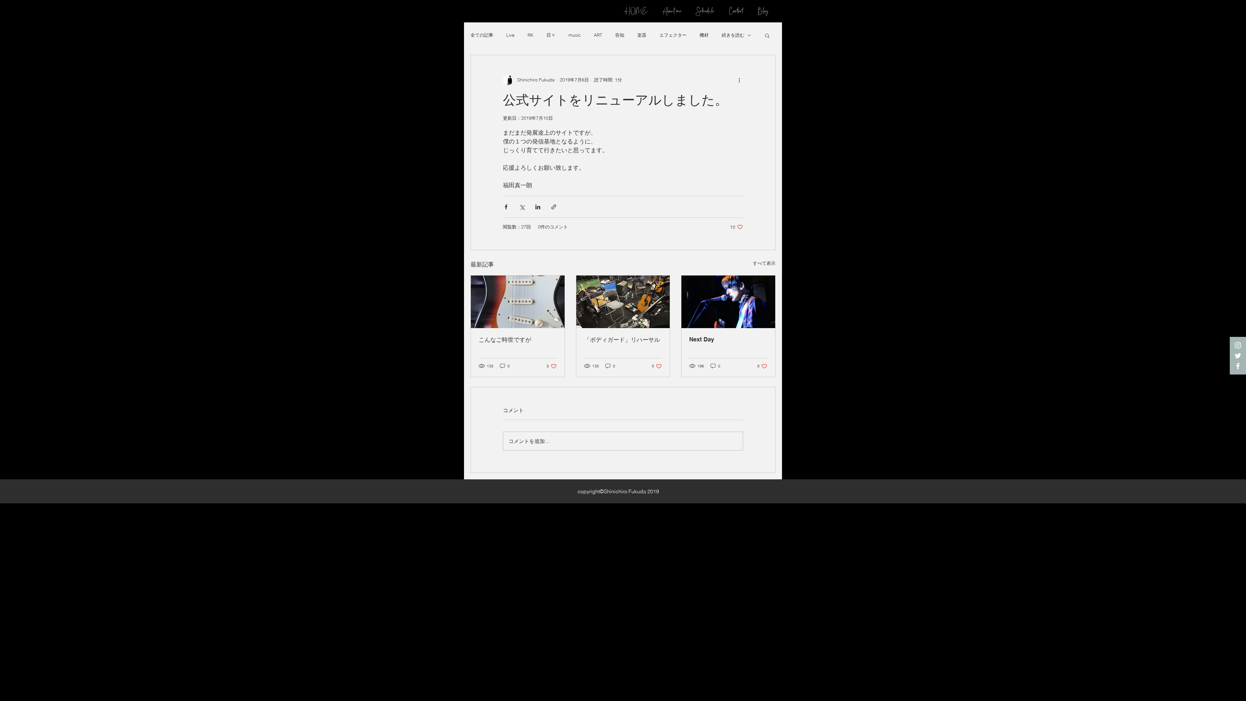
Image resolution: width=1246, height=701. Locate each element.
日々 (551, 35)
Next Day (701, 339)
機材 (704, 35)
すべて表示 (764, 263)
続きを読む (733, 35)
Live (510, 35)
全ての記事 (481, 35)
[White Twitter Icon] (1238, 355)
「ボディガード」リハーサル (622, 339)
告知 (619, 35)
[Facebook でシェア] (506, 207)
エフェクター (673, 35)
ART (598, 35)
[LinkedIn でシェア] (538, 207)
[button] (767, 35)
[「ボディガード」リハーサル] (623, 302)
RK (530, 35)
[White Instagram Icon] (1238, 345)
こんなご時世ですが (505, 339)
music (574, 35)
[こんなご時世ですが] (518, 302)
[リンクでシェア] (554, 207)
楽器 (641, 35)
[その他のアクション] (739, 80)
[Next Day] (728, 302)
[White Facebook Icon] (1238, 366)
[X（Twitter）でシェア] (522, 207)
